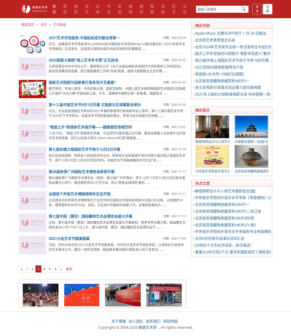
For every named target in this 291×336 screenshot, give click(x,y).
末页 (69, 269)
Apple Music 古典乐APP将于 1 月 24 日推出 (230, 33)
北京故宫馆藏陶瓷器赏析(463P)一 (222, 80)
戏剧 (163, 9)
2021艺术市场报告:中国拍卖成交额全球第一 (84, 37)
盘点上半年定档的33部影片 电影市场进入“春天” (233, 53)
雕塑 (130, 9)
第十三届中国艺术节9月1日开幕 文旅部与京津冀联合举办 (95, 104)
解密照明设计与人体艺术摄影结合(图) (225, 190)
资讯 (54, 9)
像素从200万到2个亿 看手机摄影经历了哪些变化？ (236, 252)
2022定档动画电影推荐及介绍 (219, 67)
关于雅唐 (118, 321)
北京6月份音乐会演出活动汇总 (219, 238)
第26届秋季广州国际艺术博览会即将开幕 (82, 171)
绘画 (98, 9)
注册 (267, 9)
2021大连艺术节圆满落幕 (69, 238)
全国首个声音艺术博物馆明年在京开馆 (79, 193)
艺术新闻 (59, 25)
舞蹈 (152, 9)
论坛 (185, 9)
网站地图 (170, 321)
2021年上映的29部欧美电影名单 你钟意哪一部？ (234, 94)
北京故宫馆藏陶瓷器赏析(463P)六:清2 (225, 224)
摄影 (76, 9)
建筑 (141, 9)
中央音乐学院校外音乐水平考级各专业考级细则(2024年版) (242, 231)
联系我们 (153, 321)
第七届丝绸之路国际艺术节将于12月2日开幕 (84, 149)
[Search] (244, 9)
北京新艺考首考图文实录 (215, 40)
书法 (108, 9)
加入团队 (136, 321)
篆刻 (119, 9)
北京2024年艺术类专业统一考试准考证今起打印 (233, 46)
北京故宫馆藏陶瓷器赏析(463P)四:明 (224, 218)
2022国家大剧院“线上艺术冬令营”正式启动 (83, 60)
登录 (257, 9)
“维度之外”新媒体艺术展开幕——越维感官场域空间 (90, 127)
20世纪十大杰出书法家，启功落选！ (224, 245)
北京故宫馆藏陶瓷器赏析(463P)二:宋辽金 (228, 211)
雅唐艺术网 (34, 9)
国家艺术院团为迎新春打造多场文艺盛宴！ (83, 82)
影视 (65, 9)
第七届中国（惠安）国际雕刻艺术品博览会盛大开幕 (90, 216)
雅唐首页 (27, 25)
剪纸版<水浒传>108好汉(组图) (219, 73)
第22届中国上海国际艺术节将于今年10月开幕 (232, 60)
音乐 (87, 9)
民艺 (174, 9)
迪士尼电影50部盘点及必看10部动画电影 (228, 87)
